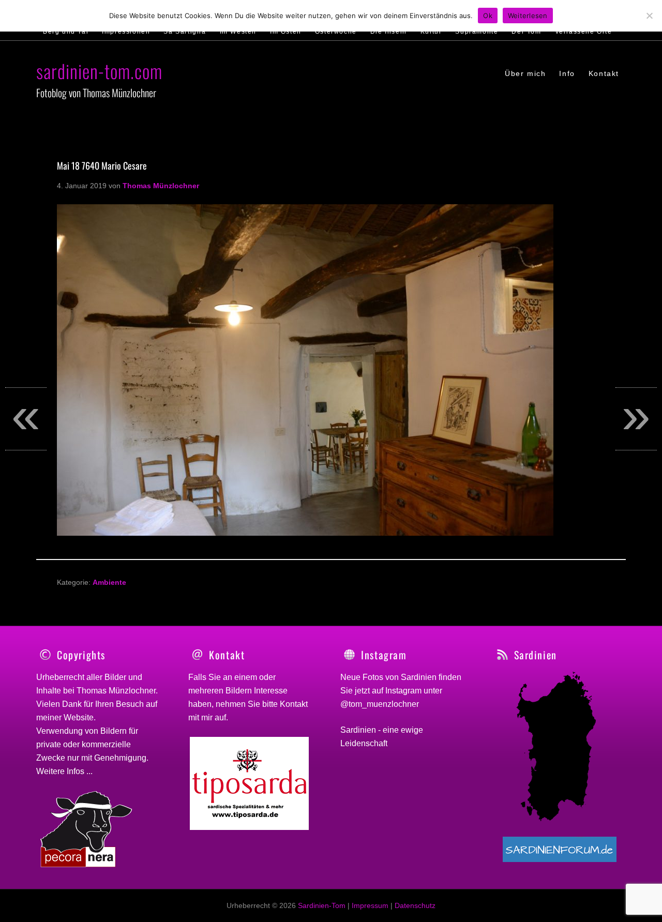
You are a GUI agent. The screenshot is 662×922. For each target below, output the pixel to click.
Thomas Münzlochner (116, 690)
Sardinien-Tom (321, 905)
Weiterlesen (528, 15)
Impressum (370, 905)
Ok (487, 15)
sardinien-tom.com (99, 70)
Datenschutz (415, 905)
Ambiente (109, 582)
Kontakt (294, 704)
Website (79, 717)
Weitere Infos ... (64, 771)
